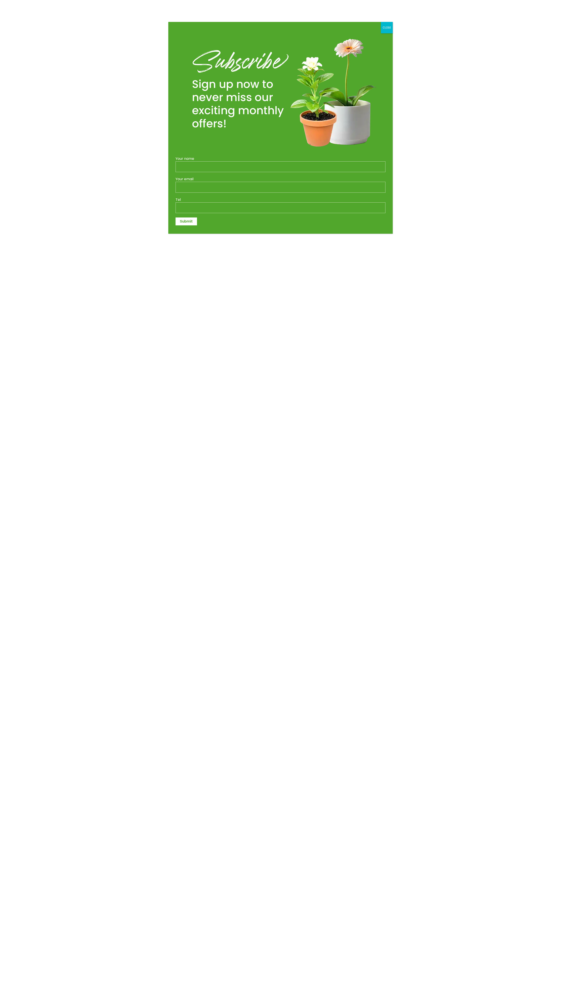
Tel (178, 199)
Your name (185, 158)
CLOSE (387, 27)
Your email (185, 179)
